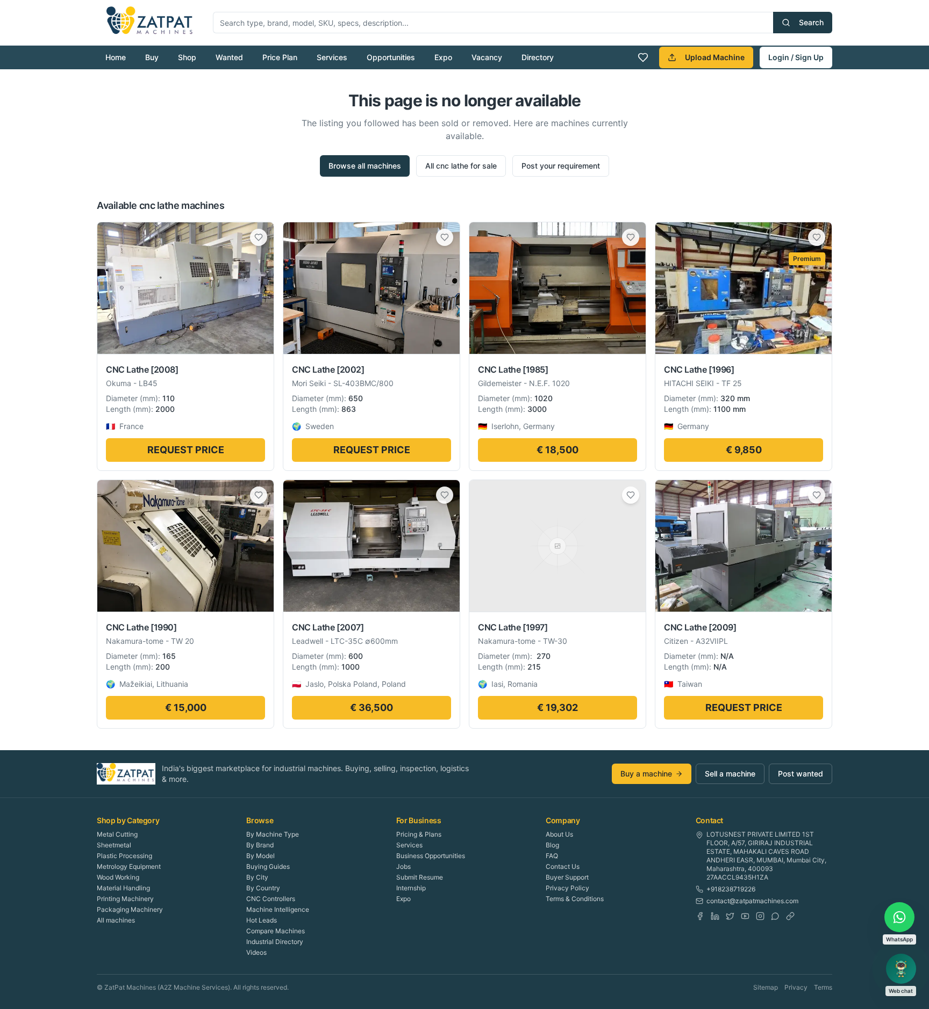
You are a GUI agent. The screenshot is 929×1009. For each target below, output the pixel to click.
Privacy (795, 987)
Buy (152, 57)
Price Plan (279, 57)
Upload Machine (715, 57)
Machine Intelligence (277, 909)
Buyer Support (567, 877)
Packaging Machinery (130, 909)
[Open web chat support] (901, 969)
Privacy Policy (567, 888)
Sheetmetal (114, 845)
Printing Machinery (125, 899)
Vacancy (486, 57)
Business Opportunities (430, 856)
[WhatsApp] (775, 916)
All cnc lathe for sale (461, 165)
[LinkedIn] (715, 916)
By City (257, 877)
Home (115, 57)
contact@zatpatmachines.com (752, 901)
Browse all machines (364, 165)
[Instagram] (760, 916)
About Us (559, 834)
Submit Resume (419, 877)
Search (811, 22)
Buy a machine (646, 773)
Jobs (403, 866)
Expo (443, 57)
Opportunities (391, 57)
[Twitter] (730, 916)
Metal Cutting (117, 834)
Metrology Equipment (129, 866)
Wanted (229, 57)
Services (332, 57)
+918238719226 (730, 889)
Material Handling (123, 888)
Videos (256, 952)
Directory (537, 57)
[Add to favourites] (258, 237)
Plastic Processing (124, 856)
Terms (823, 987)
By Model (260, 856)
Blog (552, 845)
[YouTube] (745, 916)
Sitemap (765, 987)
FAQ (552, 856)
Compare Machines (275, 931)
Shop (187, 57)
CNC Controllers (270, 899)
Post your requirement (560, 165)
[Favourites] (643, 57)
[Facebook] (700, 916)
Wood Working (118, 877)
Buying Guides (268, 866)
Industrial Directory (274, 942)
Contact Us (563, 866)
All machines (116, 920)
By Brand (260, 845)
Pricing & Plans (418, 834)
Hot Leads (261, 920)
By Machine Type (272, 834)
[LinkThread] (790, 916)
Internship (411, 888)
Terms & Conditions (575, 899)
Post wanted (800, 773)
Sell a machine (730, 773)
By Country (263, 888)
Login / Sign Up (796, 57)
